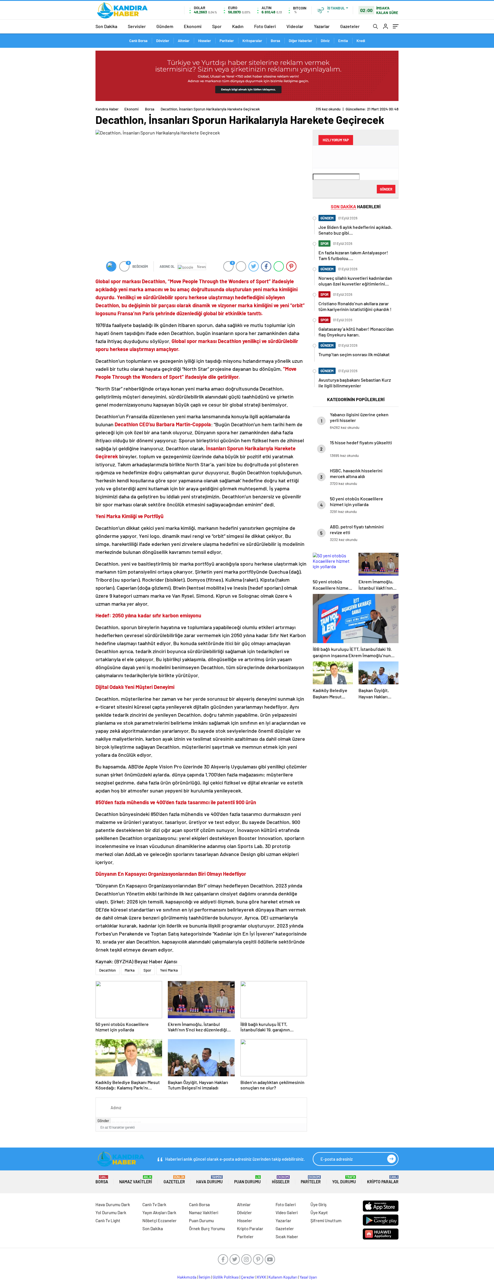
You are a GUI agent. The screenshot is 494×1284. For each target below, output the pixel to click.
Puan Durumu (247, 1179)
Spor (217, 26)
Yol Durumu (344, 1179)
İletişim (204, 1277)
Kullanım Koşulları (282, 1277)
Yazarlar (322, 26)
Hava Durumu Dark (112, 1204)
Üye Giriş (318, 1204)
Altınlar (184, 40)
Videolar (294, 26)
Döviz (325, 40)
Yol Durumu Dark (110, 1212)
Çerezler (248, 1277)
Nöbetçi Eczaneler (159, 1220)
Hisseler (204, 40)
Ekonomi (193, 26)
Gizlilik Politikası (226, 1277)
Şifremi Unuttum (325, 1220)
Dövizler (162, 40)
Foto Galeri (265, 26)
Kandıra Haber (107, 109)
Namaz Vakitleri (135, 1179)
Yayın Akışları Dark (159, 1212)
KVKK (261, 1277)
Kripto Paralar (383, 1179)
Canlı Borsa (138, 40)
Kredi (360, 40)
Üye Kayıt (319, 1212)
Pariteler (227, 40)
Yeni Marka (169, 970)
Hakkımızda (186, 1277)
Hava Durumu (209, 1179)
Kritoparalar (252, 40)
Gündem (164, 26)
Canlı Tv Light (107, 1220)
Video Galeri (287, 1212)
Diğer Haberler (300, 40)
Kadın (238, 26)
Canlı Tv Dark (154, 1204)
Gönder (103, 1120)
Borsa (275, 40)
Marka (130, 970)
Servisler (137, 26)
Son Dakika (106, 26)
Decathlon (107, 970)
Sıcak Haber (287, 1236)
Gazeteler (350, 26)
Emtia (343, 40)
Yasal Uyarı (308, 1277)
